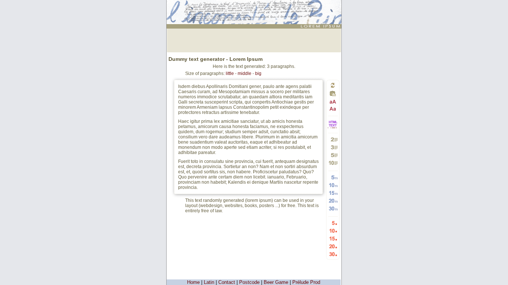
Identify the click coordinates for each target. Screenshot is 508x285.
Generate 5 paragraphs (333, 155)
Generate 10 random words (333, 185)
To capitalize (333, 101)
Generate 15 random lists (333, 238)
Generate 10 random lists (333, 230)
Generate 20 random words (333, 200)
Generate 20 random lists (333, 246)
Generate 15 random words (333, 192)
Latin (209, 282)
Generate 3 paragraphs (333, 147)
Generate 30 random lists (333, 254)
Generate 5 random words (333, 177)
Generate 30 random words (333, 208)
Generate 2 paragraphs (333, 139)
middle (244, 73)
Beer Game (276, 282)
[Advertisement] (254, 40)
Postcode (249, 282)
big (258, 73)
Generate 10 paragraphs (333, 162)
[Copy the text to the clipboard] (333, 95)
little (230, 73)
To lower (333, 108)
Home (193, 282)
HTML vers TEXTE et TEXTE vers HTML (332, 127)
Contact (226, 282)
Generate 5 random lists (333, 222)
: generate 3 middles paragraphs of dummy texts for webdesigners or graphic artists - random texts (255, 9)
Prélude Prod (306, 282)
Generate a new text (333, 85)
